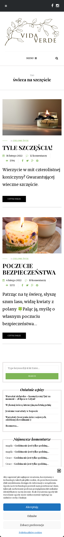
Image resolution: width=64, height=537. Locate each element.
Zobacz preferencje (32, 525)
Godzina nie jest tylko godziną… (32, 445)
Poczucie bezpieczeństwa (29, 269)
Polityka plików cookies (30, 532)
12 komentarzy (38, 155)
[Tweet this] (27, 160)
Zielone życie (21, 140)
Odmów (32, 516)
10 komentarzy (37, 280)
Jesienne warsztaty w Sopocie (22, 411)
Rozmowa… (12, 425)
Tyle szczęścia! (27, 147)
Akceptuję (32, 507)
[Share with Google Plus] (32, 160)
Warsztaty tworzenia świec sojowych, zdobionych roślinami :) (26, 418)
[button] (59, 470)
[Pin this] (37, 160)
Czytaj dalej (14, 199)
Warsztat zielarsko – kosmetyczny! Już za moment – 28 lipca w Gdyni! (28, 397)
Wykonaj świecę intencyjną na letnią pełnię (28, 405)
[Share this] (22, 160)
